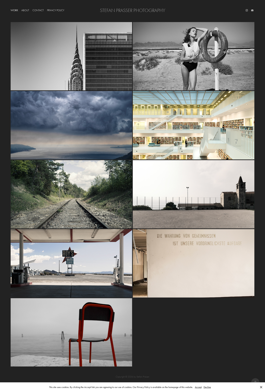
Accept (198, 387)
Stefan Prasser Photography (132, 10)
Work (14, 10)
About (25, 10)
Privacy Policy (55, 10)
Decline (207, 387)
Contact (38, 10)
